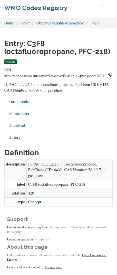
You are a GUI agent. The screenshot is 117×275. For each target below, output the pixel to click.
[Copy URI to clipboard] (110, 75)
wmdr (25, 23)
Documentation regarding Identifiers (31, 227)
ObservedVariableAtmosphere (60, 23)
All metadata (19, 113)
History (14, 137)
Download (17, 125)
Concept (34, 201)
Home (9, 23)
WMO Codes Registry (35, 7)
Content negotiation (20, 239)
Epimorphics (53, 267)
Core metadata (20, 101)
